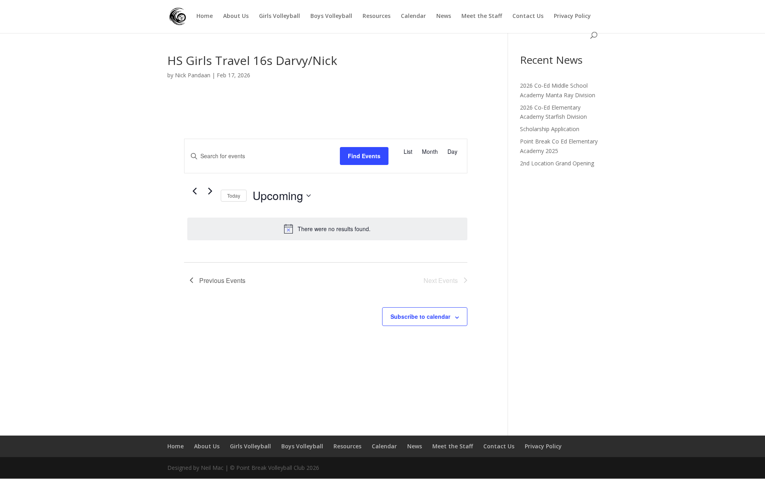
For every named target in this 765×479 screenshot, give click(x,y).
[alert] (327, 229)
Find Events (364, 156)
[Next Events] (210, 191)
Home (204, 16)
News (443, 16)
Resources (376, 16)
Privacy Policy (572, 16)
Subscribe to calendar (420, 316)
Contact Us (527, 16)
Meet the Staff (481, 16)
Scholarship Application (549, 129)
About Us (236, 16)
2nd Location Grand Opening (557, 163)
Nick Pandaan (192, 75)
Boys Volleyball (331, 16)
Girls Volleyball (279, 16)
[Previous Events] (194, 191)
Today (233, 195)
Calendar (413, 16)
